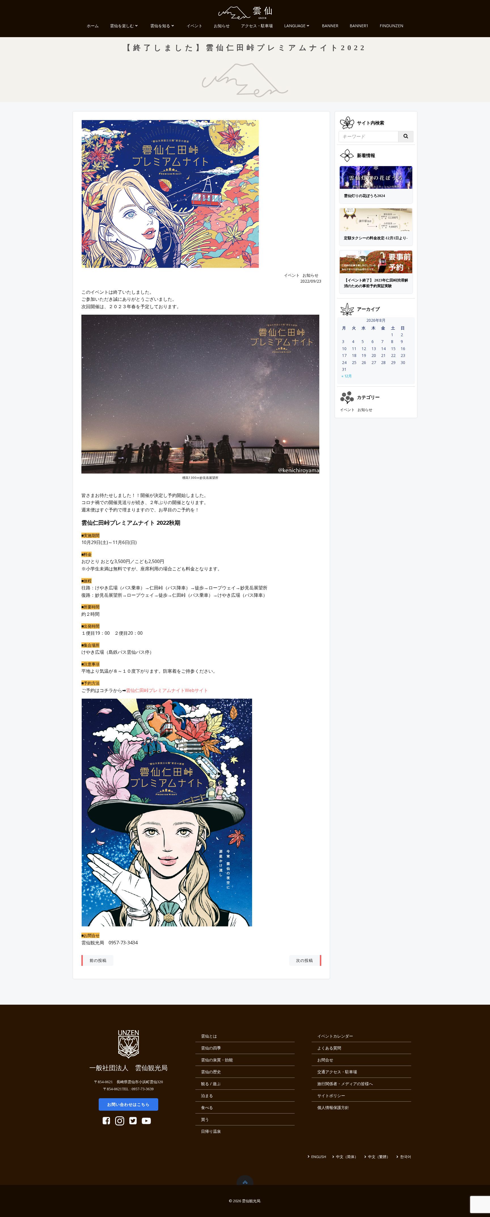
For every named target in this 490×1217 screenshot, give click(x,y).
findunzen (391, 25)
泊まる (207, 1095)
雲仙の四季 (211, 1048)
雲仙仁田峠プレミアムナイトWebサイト (167, 690)
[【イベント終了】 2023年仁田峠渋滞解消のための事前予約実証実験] (376, 261)
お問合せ (325, 1060)
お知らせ (222, 25)
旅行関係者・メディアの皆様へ (345, 1083)
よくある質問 (329, 1048)
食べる (207, 1107)
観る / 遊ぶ (211, 1083)
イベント (194, 25)
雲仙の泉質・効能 (217, 1060)
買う (205, 1119)
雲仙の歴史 (211, 1071)
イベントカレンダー (335, 1036)
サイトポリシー (331, 1095)
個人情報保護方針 (333, 1107)
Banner (330, 25)
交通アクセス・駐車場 (337, 1071)
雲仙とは (209, 1036)
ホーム (93, 25)
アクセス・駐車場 (257, 25)
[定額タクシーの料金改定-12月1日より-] (376, 219)
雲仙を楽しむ (122, 25)
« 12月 (346, 375)
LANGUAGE (294, 25)
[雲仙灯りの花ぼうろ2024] (376, 177)
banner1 (359, 25)
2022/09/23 (310, 281)
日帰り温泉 (211, 1131)
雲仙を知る (160, 25)
